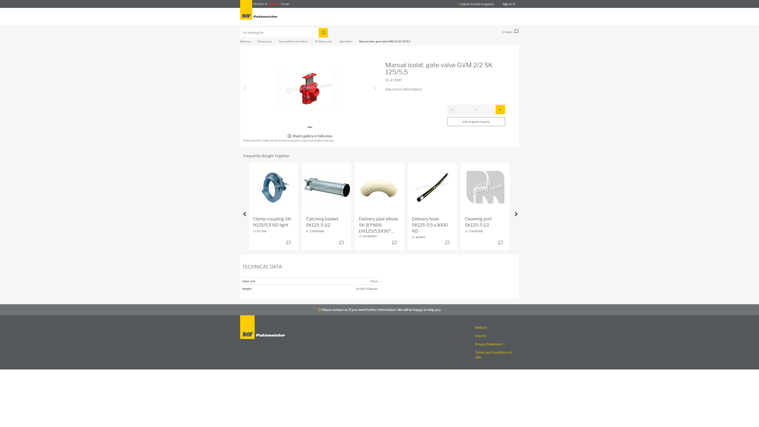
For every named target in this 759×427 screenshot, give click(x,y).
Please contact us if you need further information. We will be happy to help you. (381, 310)
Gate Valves (346, 41)
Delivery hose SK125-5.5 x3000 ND (430, 225)
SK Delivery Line (323, 41)
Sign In (508, 4)
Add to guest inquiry (476, 122)
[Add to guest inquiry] (288, 242)
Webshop (245, 41)
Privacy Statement (488, 344)
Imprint (480, 336)
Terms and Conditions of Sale (493, 354)
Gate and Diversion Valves (293, 41)
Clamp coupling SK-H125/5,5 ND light (272, 222)
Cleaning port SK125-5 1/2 (478, 222)
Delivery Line (265, 41)
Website (481, 327)
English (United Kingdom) (477, 4)
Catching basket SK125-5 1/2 (322, 222)
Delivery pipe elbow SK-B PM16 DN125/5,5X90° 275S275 (378, 225)
